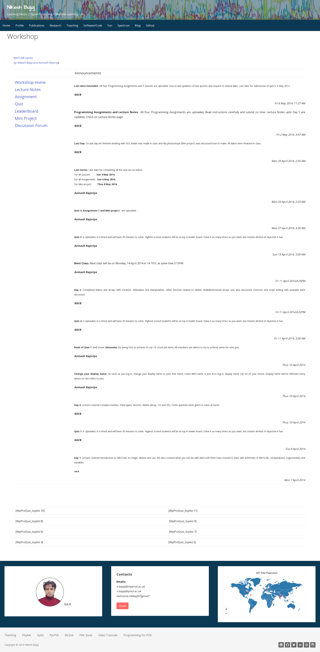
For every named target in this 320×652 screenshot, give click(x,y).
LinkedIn (281, 645)
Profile (20, 25)
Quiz (19, 103)
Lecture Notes (28, 89)
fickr (300, 645)
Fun (110, 25)
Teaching (72, 25)
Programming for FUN (138, 635)
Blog (138, 25)
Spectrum (124, 25)
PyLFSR (54, 635)
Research (55, 25)
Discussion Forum (31, 125)
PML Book (85, 635)
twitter (293, 645)
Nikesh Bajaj (20, 7)
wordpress (306, 645)
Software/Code (93, 25)
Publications (36, 25)
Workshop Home (30, 82)
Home (6, 25)
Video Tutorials (108, 635)
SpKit (40, 635)
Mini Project (26, 118)
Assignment (26, 96)
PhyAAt (26, 635)
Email (122, 606)
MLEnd (69, 635)
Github (150, 25)
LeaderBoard (26, 111)
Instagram (313, 645)
